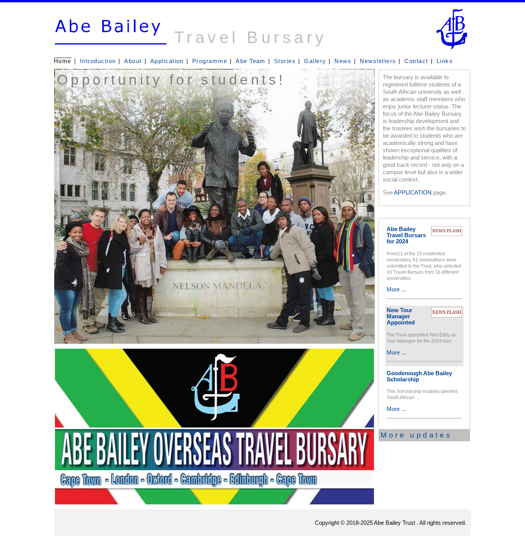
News (342, 61)
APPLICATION (413, 193)
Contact (416, 61)
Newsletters (378, 61)
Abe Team (251, 61)
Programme (209, 61)
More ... (396, 289)
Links (445, 61)
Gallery (315, 61)
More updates (416, 435)
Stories (285, 61)
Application (167, 61)
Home (62, 61)
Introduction (98, 61)
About (132, 61)
